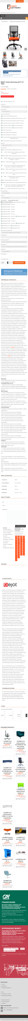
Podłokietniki (4, 200)
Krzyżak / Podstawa (5, 114)
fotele (12, 347)
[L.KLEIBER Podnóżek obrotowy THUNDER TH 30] (7, 831)
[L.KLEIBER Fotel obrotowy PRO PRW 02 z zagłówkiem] (20, 761)
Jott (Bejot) (12, 696)
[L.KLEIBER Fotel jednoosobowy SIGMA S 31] (20, 783)
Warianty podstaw (5, 239)
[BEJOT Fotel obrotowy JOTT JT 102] (5, 55)
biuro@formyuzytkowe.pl (8, 547)
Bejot (7, 86)
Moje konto (20, 1)
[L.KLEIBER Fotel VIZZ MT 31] (7, 852)
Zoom (25, 49)
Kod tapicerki (4, 254)
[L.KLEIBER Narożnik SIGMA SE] (20, 852)
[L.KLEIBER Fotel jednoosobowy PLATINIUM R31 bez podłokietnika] (7, 761)
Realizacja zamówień (7, 995)
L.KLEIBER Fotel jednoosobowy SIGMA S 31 (21, 791)
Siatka (2, 195)
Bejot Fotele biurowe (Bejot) (11, 695)
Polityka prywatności (6, 987)
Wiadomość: (4, 509)
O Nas (3, 984)
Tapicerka (3, 104)
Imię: (3, 502)
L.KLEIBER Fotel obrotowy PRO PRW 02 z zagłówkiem (20, 769)
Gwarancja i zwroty (6, 993)
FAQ (3, 992)
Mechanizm (3, 244)
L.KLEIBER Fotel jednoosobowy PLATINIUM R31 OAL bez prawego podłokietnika (20, 745)
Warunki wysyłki (5, 1001)
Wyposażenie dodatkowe (7, 230)
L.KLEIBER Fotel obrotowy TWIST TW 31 (20, 839)
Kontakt (3, 1003)
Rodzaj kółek (4, 147)
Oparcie (3, 143)
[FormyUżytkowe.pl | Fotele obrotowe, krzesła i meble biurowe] (14, 7)
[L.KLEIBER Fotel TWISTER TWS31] (7, 874)
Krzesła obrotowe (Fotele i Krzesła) (9, 691)
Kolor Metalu (4, 109)
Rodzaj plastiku (4, 191)
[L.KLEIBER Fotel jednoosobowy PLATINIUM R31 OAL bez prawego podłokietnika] (20, 734)
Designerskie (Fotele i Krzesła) (11, 698)
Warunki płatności (6, 1000)
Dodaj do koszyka (8, 747)
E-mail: (3, 505)
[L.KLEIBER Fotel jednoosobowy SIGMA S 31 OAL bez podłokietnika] (7, 806)
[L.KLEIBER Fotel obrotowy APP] (7, 734)
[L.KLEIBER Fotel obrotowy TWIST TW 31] (20, 831)
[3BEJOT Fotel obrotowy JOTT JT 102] (21, 55)
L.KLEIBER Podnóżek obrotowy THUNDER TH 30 (7, 839)
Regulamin (4, 986)
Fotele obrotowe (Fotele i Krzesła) (13, 693)
